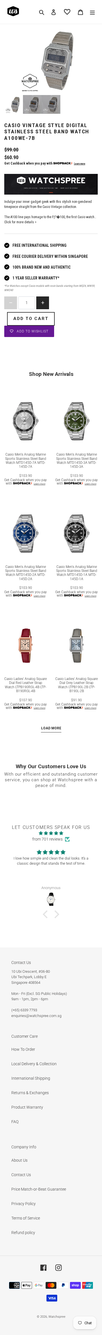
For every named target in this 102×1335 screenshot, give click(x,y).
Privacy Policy (23, 1203)
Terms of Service (25, 1218)
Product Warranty (27, 1107)
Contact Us (21, 1174)
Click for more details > (20, 222)
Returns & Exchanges (30, 1092)
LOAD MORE (51, 728)
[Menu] (92, 12)
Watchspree (56, 1317)
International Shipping (30, 1078)
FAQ (14, 1121)
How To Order (23, 1049)
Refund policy (23, 1232)
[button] (47, 914)
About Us (19, 1160)
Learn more (79, 163)
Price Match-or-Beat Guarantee (38, 1189)
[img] (51, 833)
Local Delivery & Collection (34, 1064)
